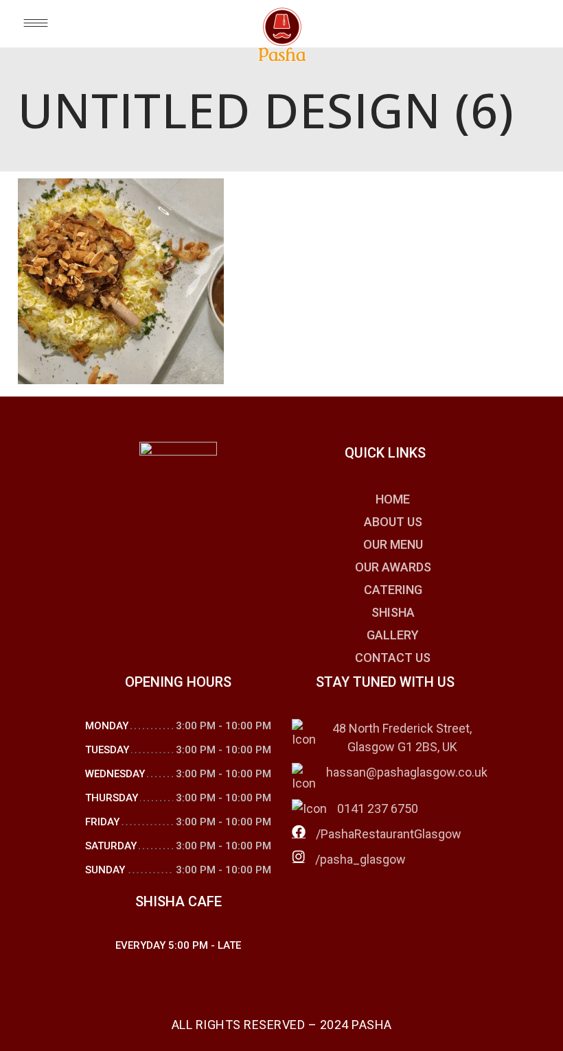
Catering (393, 589)
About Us (393, 522)
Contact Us (392, 657)
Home (393, 499)
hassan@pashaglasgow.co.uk (406, 772)
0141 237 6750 (377, 808)
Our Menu (393, 544)
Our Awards (393, 567)
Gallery (393, 635)
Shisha (393, 612)
